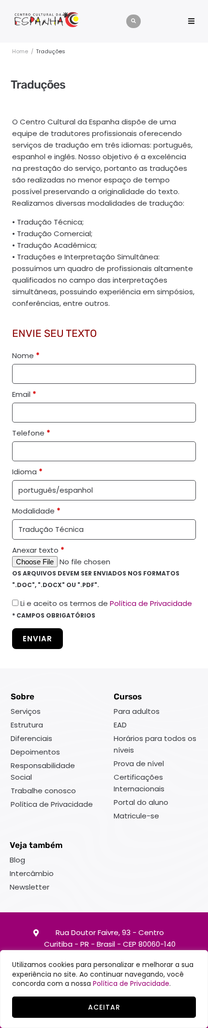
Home (20, 51)
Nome (26, 355)
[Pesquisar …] (133, 21)
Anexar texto (38, 550)
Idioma (27, 472)
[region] (104, 989)
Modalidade (36, 511)
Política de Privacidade (131, 983)
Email (24, 394)
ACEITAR (104, 1007)
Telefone (31, 433)
